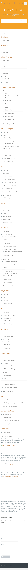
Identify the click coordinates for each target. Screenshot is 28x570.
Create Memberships (9, 341)
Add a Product (8, 176)
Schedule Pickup (8, 321)
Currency (5, 300)
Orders (3, 308)
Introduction (6, 40)
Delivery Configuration (10, 236)
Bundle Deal (6, 210)
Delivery (4, 227)
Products (4, 167)
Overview (4, 45)
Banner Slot (8, 110)
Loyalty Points (6, 348)
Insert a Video (9, 143)
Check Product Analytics (10, 182)
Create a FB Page (9, 365)
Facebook (5, 363)
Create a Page (8, 138)
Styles (5, 93)
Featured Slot (9, 113)
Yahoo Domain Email (9, 78)
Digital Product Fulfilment (9, 286)
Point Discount (6, 219)
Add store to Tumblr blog (10, 387)
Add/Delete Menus (9, 158)
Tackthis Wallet (7, 417)
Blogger (5, 372)
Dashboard (5, 37)
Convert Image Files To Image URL (11, 124)
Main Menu (8, 100)
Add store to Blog (9, 378)
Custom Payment (7, 303)
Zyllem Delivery (7, 243)
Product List (6, 173)
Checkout (5, 73)
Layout (6, 107)
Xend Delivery (6, 259)
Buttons (7, 104)
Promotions (5, 203)
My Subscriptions (7, 424)
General (5, 63)
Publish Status (8, 188)
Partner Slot (9, 116)
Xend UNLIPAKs (8, 271)
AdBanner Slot (9, 119)
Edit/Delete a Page (9, 141)
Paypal (4, 297)
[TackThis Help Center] (12, 3)
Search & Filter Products (10, 191)
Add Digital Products (9, 179)
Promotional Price (7, 222)
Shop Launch (6, 353)
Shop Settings (6, 57)
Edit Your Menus (8, 161)
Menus (4, 152)
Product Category (7, 195)
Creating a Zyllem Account (11, 246)
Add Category (8, 198)
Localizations (6, 70)
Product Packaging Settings (13, 251)
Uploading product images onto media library (14, 403)
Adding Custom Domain (9, 360)
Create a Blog (7, 375)
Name (3, 538)
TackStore (5, 429)
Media (3, 396)
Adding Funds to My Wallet (11, 420)
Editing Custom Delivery (10, 282)
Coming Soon (6, 432)
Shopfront (5, 82)
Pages (4, 135)
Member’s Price (7, 216)
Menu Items (7, 155)
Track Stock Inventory (10, 185)
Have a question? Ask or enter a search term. (13, 20)
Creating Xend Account (10, 261)
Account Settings (7, 411)
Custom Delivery (7, 279)
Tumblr (5, 382)
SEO (4, 67)
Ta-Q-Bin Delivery (7, 234)
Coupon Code (6, 213)
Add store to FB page (10, 369)
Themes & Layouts (8, 87)
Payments (5, 291)
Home (2, 33)
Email (4, 76)
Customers (5, 329)
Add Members (8, 345)
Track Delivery (8, 324)
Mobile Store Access (8, 391)
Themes (5, 91)
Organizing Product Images (10, 406)
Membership (6, 339)
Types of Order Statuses (9, 315)
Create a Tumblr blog (9, 384)
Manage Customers (8, 336)
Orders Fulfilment (7, 318)
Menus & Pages (7, 129)
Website (3, 550)
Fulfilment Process (9, 240)
